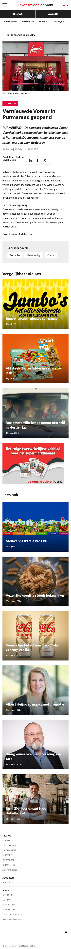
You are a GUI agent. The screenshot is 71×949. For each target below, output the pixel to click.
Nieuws (18, 14)
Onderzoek (8, 860)
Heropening (33, 255)
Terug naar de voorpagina (21, 34)
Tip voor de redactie (13, 914)
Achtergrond (9, 870)
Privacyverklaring (12, 919)
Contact (7, 900)
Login (66, 5)
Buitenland (8, 865)
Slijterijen (58, 21)
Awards (53, 14)
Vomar (51, 255)
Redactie (7, 149)
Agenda (6, 882)
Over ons (7, 895)
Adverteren (8, 904)
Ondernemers (9, 21)
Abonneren (8, 909)
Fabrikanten (28, 21)
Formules (44, 21)
